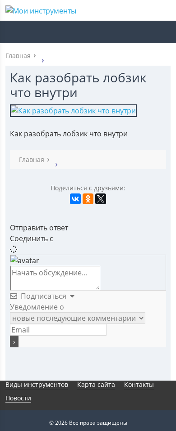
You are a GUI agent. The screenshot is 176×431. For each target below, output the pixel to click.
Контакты (139, 384)
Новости (18, 398)
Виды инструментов (36, 384)
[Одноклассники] (88, 198)
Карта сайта (96, 384)
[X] (100, 198)
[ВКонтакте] (75, 198)
